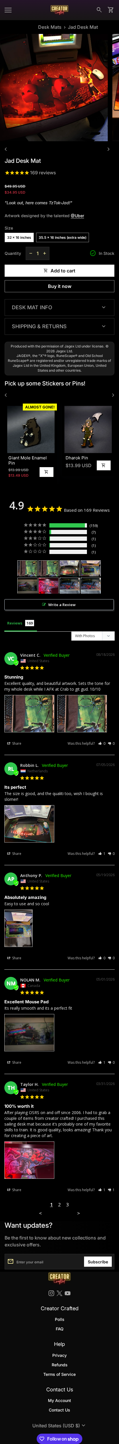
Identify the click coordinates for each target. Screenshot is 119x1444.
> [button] (78, 1213)
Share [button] (16, 743)
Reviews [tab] (14, 623)
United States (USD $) (59, 1425)
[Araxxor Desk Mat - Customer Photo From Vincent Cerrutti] (27, 568)
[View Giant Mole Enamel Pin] (30, 429)
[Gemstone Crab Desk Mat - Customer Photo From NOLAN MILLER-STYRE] (27, 586)
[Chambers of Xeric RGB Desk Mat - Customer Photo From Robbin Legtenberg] (69, 568)
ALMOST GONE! (39, 407)
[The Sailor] (48, 586)
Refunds (60, 1364)
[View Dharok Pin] (87, 429)
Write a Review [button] (62, 604)
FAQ (60, 1328)
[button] (101, 743)
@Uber (77, 215)
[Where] (91, 568)
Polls (59, 1319)
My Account (59, 1400)
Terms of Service (59, 1374)
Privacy (59, 1355)
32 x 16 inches (19, 237)
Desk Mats (50, 27)
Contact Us (59, 1409)
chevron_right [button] (108, 149)
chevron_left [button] (5, 149)
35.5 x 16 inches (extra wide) (62, 237)
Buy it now (59, 286)
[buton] (59, 1425)
